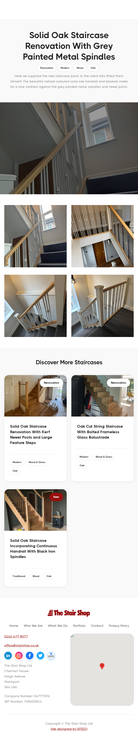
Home (13, 625)
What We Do (58, 625)
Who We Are (33, 625)
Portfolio (79, 625)
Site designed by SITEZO (69, 729)
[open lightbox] (35, 236)
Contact (97, 625)
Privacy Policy (119, 625)
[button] (102, 666)
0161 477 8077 (16, 636)
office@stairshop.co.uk (21, 645)
